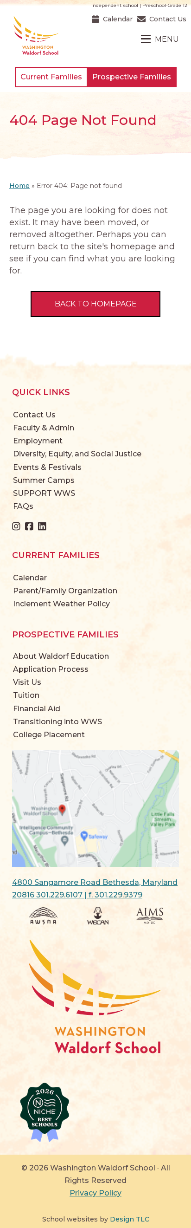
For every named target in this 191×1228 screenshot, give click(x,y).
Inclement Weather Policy (61, 603)
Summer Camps (44, 480)
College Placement (49, 734)
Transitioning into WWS (57, 721)
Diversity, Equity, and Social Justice (77, 453)
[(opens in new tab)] (95, 808)
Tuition (26, 695)
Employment (38, 440)
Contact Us (34, 414)
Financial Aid (36, 708)
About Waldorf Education (61, 656)
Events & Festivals (47, 467)
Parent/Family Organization (65, 590)
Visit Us (27, 682)
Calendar (30, 577)
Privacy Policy (95, 1193)
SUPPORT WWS (44, 493)
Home (19, 186)
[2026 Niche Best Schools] (95, 1112)
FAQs (23, 506)
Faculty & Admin (43, 427)
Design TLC (129, 1219)
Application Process (51, 669)
